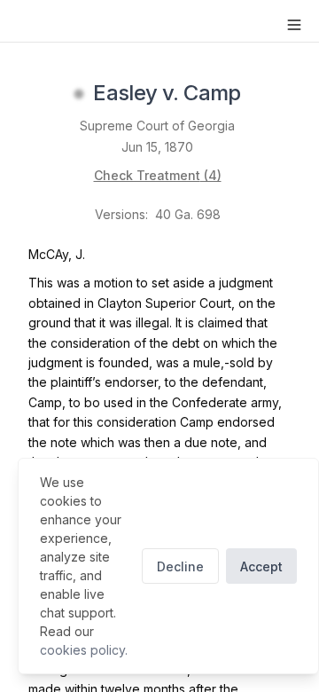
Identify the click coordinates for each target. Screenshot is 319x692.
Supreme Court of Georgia (157, 125)
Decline (180, 566)
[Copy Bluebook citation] (260, 94)
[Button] (294, 25)
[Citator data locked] (79, 94)
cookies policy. (84, 649)
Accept (261, 566)
